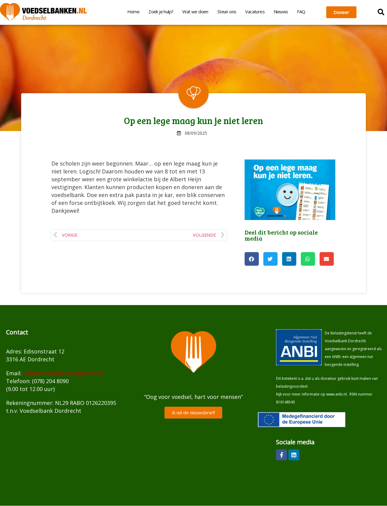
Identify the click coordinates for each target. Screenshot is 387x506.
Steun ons (226, 11)
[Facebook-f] (281, 454)
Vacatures (255, 11)
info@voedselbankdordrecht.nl (63, 373)
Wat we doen (195, 11)
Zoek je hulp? (160, 11)
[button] (381, 12)
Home (133, 11)
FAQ (301, 11)
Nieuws (281, 11)
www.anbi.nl (336, 394)
